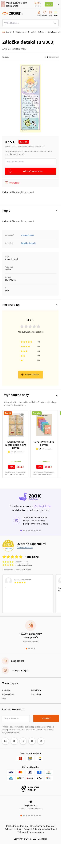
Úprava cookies (36, 832)
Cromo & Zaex (27, 235)
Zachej (8, 32)
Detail (49, 4)
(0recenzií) (54, 57)
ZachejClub (36, 690)
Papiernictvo (21, 32)
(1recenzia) (19, 451)
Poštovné (21, 832)
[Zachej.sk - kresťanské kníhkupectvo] (12, 13)
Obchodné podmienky (17, 826)
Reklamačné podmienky (42, 826)
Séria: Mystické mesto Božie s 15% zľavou (15, 444)
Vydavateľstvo (8, 694)
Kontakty (6, 690)
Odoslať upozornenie (32, 171)
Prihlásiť (46, 718)
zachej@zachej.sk (20, 670)
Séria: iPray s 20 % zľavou (44, 443)
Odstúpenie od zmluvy (44, 829)
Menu (56, 15)
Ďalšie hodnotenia (25, 547)
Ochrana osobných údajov (17, 829)
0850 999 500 (17, 661)
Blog (4, 698)
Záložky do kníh (37, 32)
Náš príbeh (36, 694)
